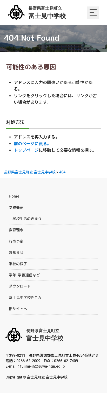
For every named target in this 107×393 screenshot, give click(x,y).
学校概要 (16, 208)
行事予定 (16, 241)
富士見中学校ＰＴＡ (25, 298)
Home (14, 196)
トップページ (26, 150)
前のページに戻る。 (32, 143)
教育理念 (16, 230)
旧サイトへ (18, 309)
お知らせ (16, 252)
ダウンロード (20, 286)
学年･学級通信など (24, 275)
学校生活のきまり (25, 219)
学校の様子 (18, 264)
